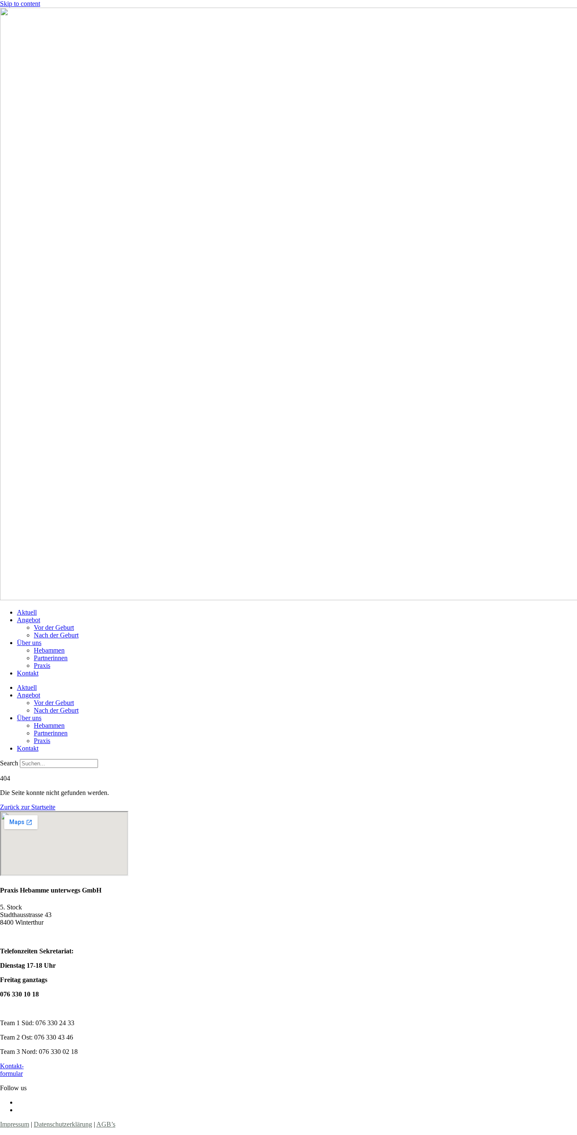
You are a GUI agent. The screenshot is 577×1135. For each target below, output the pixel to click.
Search (9, 763)
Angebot (28, 619)
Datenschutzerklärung (63, 1124)
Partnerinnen (51, 657)
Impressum (14, 1124)
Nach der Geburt (56, 635)
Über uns (29, 642)
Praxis (42, 665)
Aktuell (27, 612)
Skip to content (20, 3)
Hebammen (49, 650)
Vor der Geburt (54, 627)
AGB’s (105, 1124)
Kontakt (27, 673)
